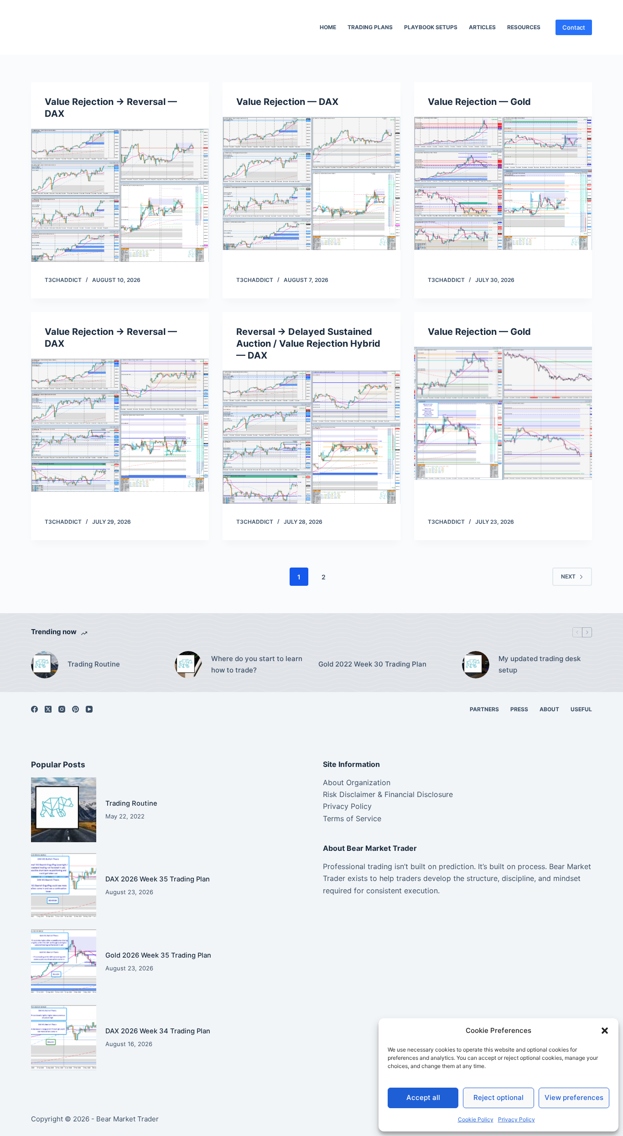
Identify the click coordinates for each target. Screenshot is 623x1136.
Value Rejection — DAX (287, 101)
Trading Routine (93, 664)
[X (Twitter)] (48, 709)
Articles (482, 27)
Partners (484, 709)
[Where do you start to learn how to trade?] (188, 664)
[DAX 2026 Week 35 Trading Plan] (63, 885)
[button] (604, 1030)
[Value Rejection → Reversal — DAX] (120, 195)
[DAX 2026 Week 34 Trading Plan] (63, 1037)
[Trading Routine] (44, 664)
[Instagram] (61, 709)
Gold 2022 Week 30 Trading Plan (372, 664)
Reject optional (498, 1097)
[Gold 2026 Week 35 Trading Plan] (63, 961)
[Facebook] (34, 709)
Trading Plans (370, 27)
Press (519, 709)
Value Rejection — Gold (479, 101)
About (549, 709)
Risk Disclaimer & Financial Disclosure (388, 794)
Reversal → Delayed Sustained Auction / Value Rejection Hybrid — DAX (308, 343)
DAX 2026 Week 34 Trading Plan (157, 1031)
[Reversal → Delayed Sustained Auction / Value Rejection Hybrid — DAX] (311, 437)
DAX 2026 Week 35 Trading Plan (157, 879)
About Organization (356, 782)
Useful (581, 709)
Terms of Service (352, 818)
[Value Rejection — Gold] (503, 183)
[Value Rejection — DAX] (311, 183)
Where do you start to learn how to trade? (256, 664)
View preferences (574, 1097)
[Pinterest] (75, 709)
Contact (573, 27)
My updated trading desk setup (539, 664)
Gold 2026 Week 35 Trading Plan (158, 955)
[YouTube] (89, 709)
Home (328, 27)
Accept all (423, 1097)
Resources (523, 27)
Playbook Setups (430, 27)
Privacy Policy (516, 1119)
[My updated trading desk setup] (475, 664)
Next (568, 576)
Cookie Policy (475, 1119)
